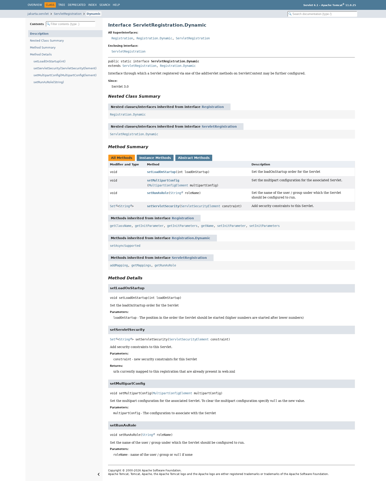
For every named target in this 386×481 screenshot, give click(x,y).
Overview (35, 4)
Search (104, 4)
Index (92, 4)
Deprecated (77, 4)
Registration (122, 38)
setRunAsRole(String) (49, 82)
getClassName (120, 226)
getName (207, 226)
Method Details (41, 54)
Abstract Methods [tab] (194, 158)
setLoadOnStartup (161, 172)
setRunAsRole (157, 193)
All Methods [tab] (121, 158)
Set (112, 206)
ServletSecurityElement (200, 206)
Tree (61, 4)
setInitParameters (264, 226)
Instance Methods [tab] (155, 158)
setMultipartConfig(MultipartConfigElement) (65, 75)
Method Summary (43, 47)
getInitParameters (182, 226)
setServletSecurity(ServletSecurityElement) (65, 68)
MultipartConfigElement (168, 185)
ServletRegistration (68, 13)
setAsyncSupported (125, 245)
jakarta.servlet (38, 13)
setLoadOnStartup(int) (49, 61)
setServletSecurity (163, 206)
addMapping (119, 265)
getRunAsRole (165, 265)
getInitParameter (149, 226)
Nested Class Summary (47, 40)
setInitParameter (231, 226)
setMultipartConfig (163, 180)
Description (39, 33)
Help (116, 4)
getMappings (141, 265)
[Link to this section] (163, 96)
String (175, 193)
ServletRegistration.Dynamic (134, 134)
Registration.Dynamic (154, 38)
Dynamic (94, 13)
